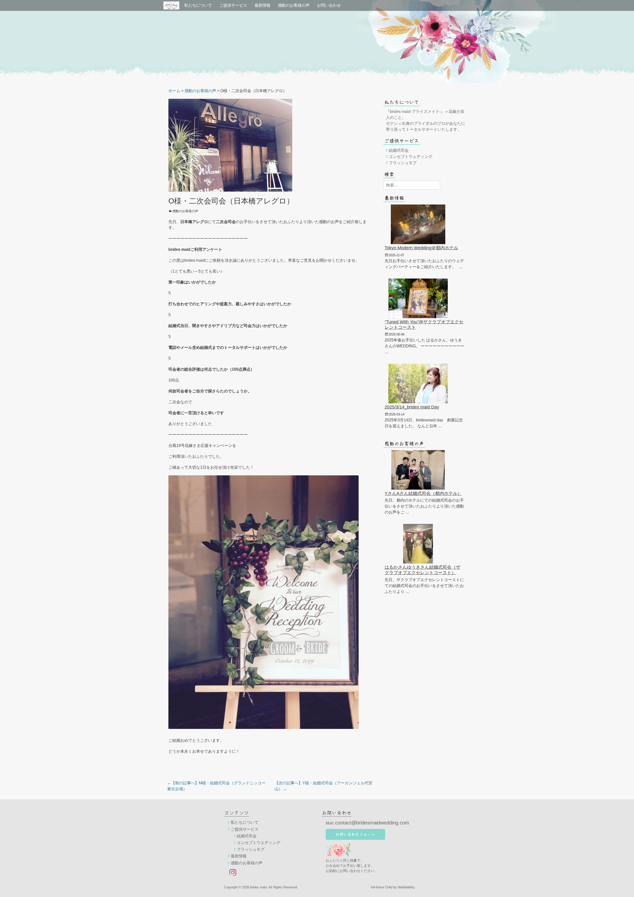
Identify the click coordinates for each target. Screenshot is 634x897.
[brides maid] (171, 5)
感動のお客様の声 (294, 5)
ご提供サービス (233, 5)
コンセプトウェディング (410, 156)
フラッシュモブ (403, 163)
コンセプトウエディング (258, 843)
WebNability (406, 887)
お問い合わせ (329, 5)
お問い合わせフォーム (355, 834)
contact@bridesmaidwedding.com (372, 822)
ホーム (174, 91)
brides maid (258, 887)
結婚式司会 (399, 150)
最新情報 (262, 5)
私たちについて (198, 5)
